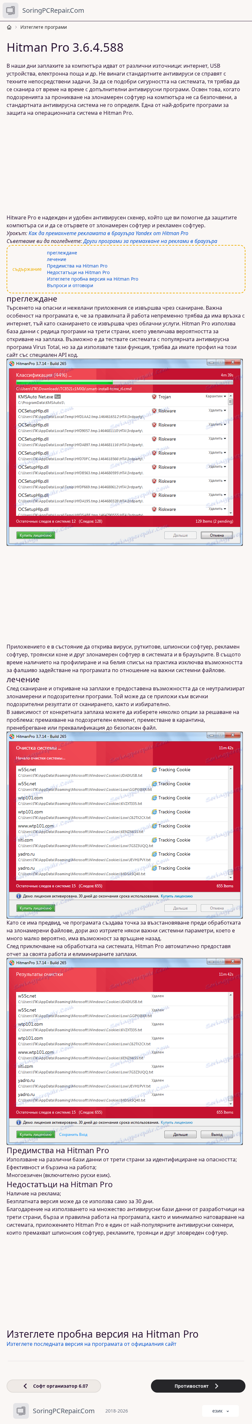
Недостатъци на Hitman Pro (78, 272)
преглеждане (62, 253)
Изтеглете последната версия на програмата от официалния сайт (92, 1343)
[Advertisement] (126, 165)
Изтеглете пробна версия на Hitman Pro (92, 279)
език (217, 1411)
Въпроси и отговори (70, 285)
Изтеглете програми (43, 27)
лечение (56, 259)
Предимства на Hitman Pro (77, 266)
